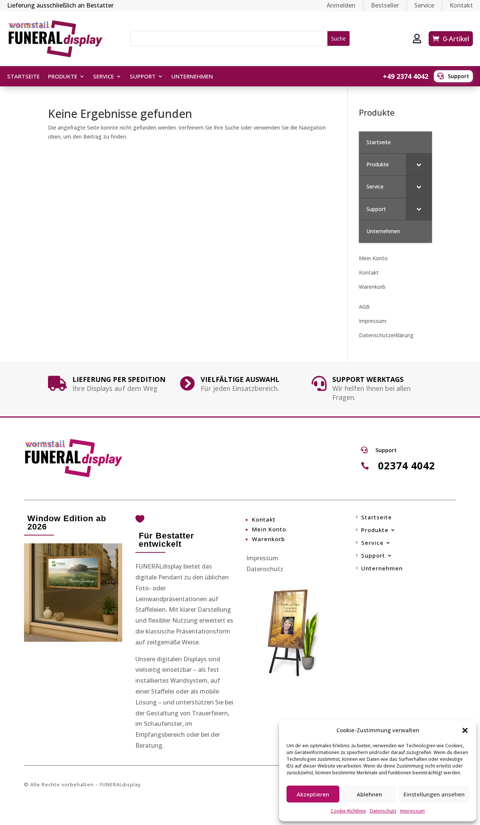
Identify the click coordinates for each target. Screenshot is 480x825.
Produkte (62, 77)
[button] (465, 730)
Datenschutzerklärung (386, 335)
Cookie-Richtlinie (348, 811)
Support (458, 76)
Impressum (412, 811)
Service (424, 5)
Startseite (23, 77)
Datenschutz (383, 811)
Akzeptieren (313, 794)
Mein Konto (373, 258)
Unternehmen (192, 77)
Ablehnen (369, 794)
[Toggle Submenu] (419, 164)
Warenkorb (372, 286)
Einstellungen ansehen (434, 794)
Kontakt (461, 5)
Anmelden (341, 5)
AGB (364, 306)
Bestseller (385, 5)
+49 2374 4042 (405, 76)
